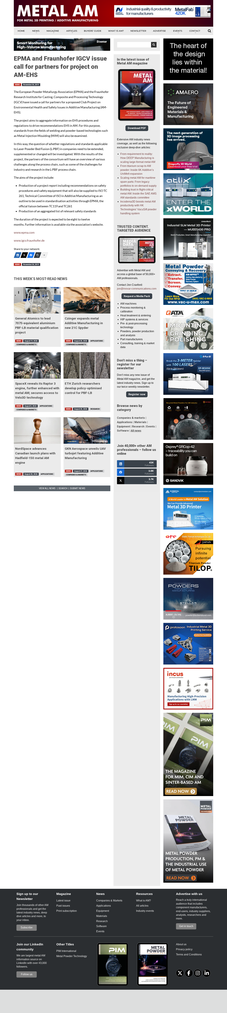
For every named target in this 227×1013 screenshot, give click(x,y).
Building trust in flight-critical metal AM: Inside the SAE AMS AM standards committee (138, 193)
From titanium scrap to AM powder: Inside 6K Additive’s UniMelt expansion (137, 170)
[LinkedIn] (17, 255)
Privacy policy (184, 949)
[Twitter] (24, 255)
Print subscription (66, 910)
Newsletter (138, 30)
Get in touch (186, 926)
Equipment (123, 426)
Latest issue (63, 900)
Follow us (26, 974)
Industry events (145, 910)
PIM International (66, 951)
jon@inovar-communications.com (136, 288)
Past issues (63, 905)
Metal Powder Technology (71, 956)
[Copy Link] (37, 255)
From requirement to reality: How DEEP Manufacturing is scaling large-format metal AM (137, 158)
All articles (142, 905)
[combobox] (137, 44)
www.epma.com (24, 232)
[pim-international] (113, 965)
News (35, 30)
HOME (21, 30)
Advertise (159, 30)
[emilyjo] (31, 255)
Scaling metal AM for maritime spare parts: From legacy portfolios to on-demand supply (138, 181)
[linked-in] (207, 973)
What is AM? (116, 30)
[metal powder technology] (153, 965)
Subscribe (27, 927)
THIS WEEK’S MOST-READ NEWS (40, 279)
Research (95, 409)
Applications (97, 341)
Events (177, 30)
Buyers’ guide (92, 30)
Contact (194, 30)
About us (181, 944)
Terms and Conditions (189, 954)
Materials (140, 422)
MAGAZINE (53, 30)
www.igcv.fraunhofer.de (29, 240)
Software (123, 430)
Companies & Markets (26, 344)
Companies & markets (131, 417)
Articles (71, 30)
